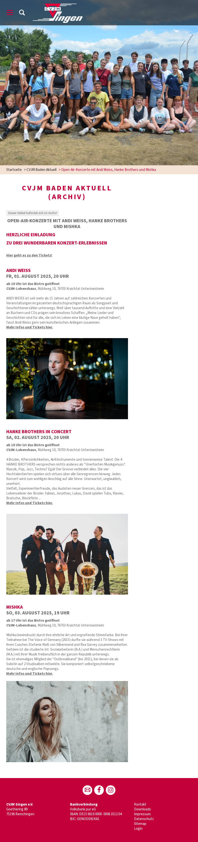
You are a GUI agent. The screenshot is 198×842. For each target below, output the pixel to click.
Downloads (142, 809)
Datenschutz (144, 818)
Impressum (142, 814)
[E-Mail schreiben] (87, 790)
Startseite (14, 169)
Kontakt (140, 804)
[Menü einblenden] (10, 13)
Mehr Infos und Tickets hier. (29, 327)
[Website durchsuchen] (22, 13)
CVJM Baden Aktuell (42, 169)
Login (138, 828)
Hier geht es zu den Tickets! (29, 255)
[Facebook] (99, 790)
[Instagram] (110, 790)
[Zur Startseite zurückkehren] (58, 5)
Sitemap (140, 823)
